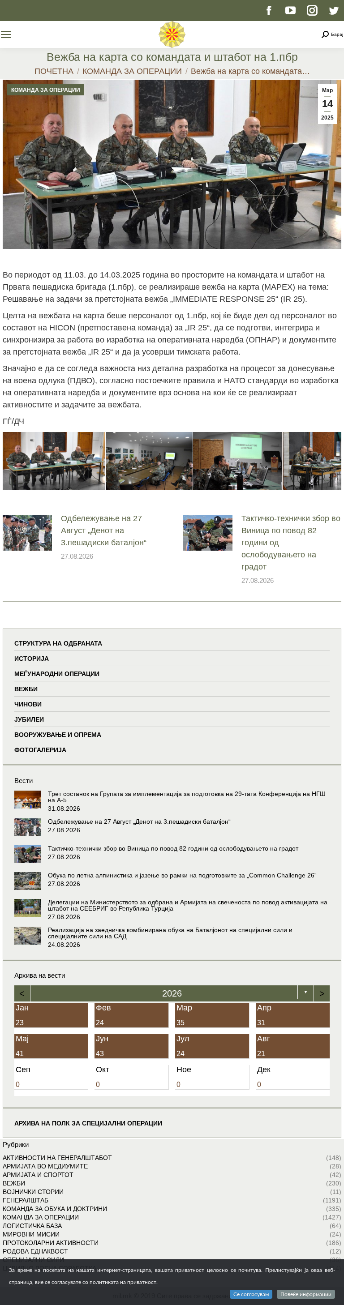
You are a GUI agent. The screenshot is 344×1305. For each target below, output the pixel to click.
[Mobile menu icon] (6, 34)
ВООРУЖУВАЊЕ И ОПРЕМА (57, 735)
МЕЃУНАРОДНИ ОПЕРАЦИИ (56, 674)
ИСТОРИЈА (31, 658)
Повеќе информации (305, 1294)
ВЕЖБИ (26, 689)
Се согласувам (251, 1294)
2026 (172, 993)
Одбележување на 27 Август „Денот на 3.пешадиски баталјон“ (103, 530)
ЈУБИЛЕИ (29, 719)
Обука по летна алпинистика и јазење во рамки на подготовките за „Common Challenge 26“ (182, 875)
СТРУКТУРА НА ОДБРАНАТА (58, 643)
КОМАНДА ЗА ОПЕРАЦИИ (45, 90)
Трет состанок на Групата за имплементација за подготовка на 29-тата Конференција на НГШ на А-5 (187, 797)
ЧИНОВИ (28, 704)
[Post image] (27, 533)
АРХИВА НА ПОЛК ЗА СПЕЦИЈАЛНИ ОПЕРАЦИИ (88, 1123)
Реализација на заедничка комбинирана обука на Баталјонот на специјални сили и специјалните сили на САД (170, 933)
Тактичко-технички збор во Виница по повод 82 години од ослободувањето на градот (290, 542)
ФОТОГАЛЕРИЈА (40, 750)
